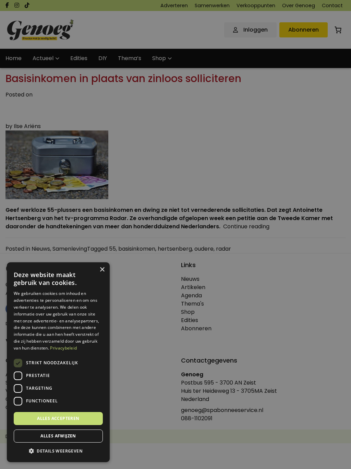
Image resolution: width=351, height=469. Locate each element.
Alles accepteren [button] (58, 418)
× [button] (102, 269)
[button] (58, 451)
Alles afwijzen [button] (58, 436)
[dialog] (175, 234)
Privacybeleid (63, 348)
